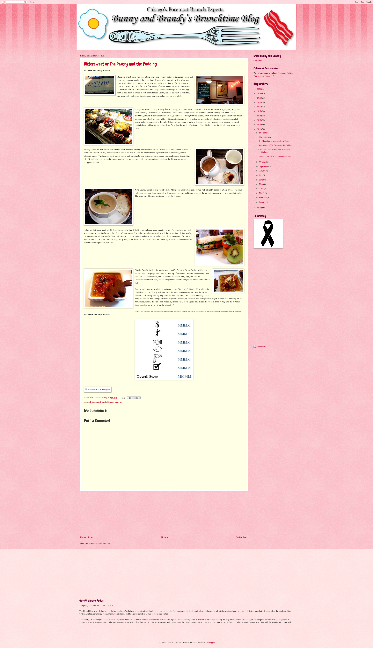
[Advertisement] (164, 513)
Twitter (289, 73)
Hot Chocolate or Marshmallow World (274, 141)
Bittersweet (94, 401)
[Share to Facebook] (137, 397)
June (261, 179)
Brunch (103, 401)
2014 (259, 115)
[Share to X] (134, 397)
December (263, 132)
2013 (259, 120)
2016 (259, 106)
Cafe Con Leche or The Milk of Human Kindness (274, 150)
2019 (259, 93)
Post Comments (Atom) (100, 543)
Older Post (242, 537)
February (263, 197)
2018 (259, 97)
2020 (259, 88)
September (263, 166)
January (262, 202)
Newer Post (86, 537)
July (261, 175)
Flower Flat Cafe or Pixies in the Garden (274, 156)
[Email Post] (123, 397)
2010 (259, 207)
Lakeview (119, 401)
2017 (259, 102)
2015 (259, 111)
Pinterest (257, 76)
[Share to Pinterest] (139, 397)
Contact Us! (258, 60)
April (261, 188)
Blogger (211, 642)
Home (164, 537)
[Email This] (128, 397)
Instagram (269, 76)
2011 (259, 129)
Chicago (110, 401)
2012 (259, 124)
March (262, 193)
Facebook (282, 73)
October (262, 161)
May (261, 184)
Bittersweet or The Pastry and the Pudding (120, 64)
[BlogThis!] (131, 397)
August (262, 170)
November (263, 137)
